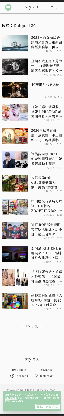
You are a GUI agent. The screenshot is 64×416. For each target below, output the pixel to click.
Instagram (47, 375)
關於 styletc (19, 369)
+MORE (32, 325)
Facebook (22, 375)
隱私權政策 (11, 397)
